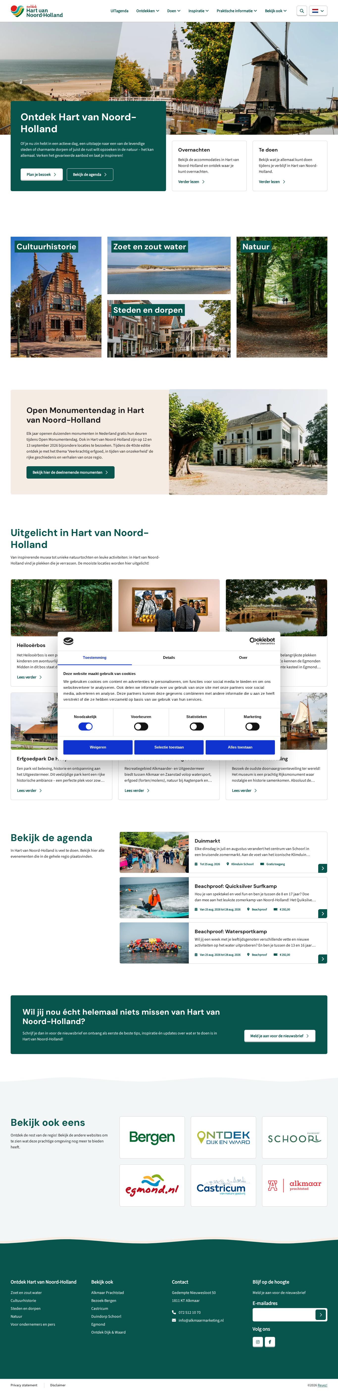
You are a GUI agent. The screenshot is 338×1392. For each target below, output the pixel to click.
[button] (318, 11)
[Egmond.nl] (152, 1185)
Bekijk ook (273, 11)
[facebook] (270, 1342)
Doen (171, 11)
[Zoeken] (302, 11)
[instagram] (258, 1342)
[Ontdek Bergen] (152, 1137)
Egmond (98, 1324)
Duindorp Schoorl (106, 1316)
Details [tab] (169, 657)
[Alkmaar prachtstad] (294, 1185)
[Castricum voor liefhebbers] (223, 1185)
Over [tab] (243, 657)
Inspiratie (196, 11)
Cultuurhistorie (23, 1300)
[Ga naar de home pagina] (37, 11)
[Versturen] (320, 1315)
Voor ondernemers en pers (33, 1324)
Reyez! (322, 1385)
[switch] (141, 727)
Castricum (99, 1308)
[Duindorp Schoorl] (294, 1137)
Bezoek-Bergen (103, 1300)
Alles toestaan (240, 747)
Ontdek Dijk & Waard (108, 1332)
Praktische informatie (235, 11)
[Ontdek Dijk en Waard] (223, 1137)
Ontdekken (145, 11)
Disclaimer (58, 1385)
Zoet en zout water (26, 1292)
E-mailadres (265, 1303)
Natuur (16, 1316)
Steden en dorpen (26, 1308)
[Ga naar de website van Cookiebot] (253, 641)
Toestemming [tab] (94, 657)
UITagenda (119, 11)
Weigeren (98, 747)
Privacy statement (24, 1385)
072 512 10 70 (189, 1312)
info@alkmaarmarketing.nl (201, 1320)
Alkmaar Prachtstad (107, 1292)
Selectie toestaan (169, 747)
